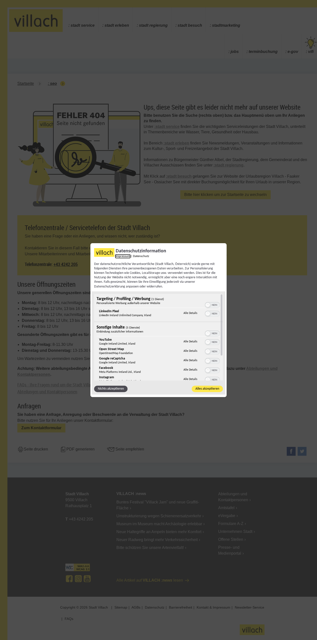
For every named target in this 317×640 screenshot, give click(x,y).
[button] (208, 305)
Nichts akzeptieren (111, 389)
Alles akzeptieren (207, 389)
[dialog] (158, 320)
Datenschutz (141, 256)
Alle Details (190, 313)
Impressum (123, 256)
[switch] (212, 305)
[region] (158, 337)
